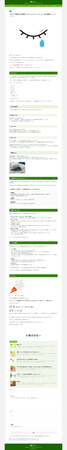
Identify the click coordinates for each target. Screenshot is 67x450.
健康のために (19, 344)
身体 (21, 5)
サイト (11, 420)
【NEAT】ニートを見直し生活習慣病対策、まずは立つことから (28, 374)
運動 (37, 5)
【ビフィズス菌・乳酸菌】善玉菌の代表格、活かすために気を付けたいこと (25, 438)
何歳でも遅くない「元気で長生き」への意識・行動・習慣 (33, 447)
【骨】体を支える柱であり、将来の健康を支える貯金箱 (26, 359)
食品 (29, 5)
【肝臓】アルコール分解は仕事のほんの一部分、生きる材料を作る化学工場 (25, 439)
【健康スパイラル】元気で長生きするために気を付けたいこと (28, 352)
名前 (11, 411)
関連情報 (54, 5)
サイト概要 (12, 5)
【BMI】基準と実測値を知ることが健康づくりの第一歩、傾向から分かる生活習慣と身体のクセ (34, 366)
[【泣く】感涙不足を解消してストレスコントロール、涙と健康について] (35, 335)
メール (11, 415)
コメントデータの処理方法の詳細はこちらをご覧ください (40, 435)
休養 (46, 5)
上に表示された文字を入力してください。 (17, 426)
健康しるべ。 (33, 1)
